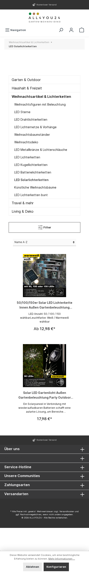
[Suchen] (61, 30)
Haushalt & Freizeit (27, 88)
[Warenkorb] (81, 30)
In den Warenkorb (44, 412)
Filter (47, 227)
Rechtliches (14, 458)
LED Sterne (22, 112)
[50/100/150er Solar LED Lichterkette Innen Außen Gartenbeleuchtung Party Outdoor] (44, 275)
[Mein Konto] (71, 30)
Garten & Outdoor (26, 80)
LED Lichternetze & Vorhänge (35, 127)
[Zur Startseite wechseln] (44, 17)
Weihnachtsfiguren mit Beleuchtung (40, 104)
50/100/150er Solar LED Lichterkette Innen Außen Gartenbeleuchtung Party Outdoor (44, 305)
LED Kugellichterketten (31, 165)
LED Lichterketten (27, 157)
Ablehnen (32, 566)
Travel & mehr (22, 203)
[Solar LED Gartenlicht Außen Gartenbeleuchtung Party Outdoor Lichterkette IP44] (44, 365)
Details (44, 322)
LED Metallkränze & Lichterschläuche (40, 149)
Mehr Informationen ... (61, 558)
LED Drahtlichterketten (30, 119)
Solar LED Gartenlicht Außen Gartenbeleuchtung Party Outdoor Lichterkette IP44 (44, 395)
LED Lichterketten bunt (31, 195)
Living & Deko (22, 211)
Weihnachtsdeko (26, 142)
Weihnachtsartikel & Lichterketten (41, 96)
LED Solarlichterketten (31, 180)
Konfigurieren (56, 566)
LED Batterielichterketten (32, 172)
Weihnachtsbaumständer (32, 134)
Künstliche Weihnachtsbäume (35, 187)
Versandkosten (66, 511)
